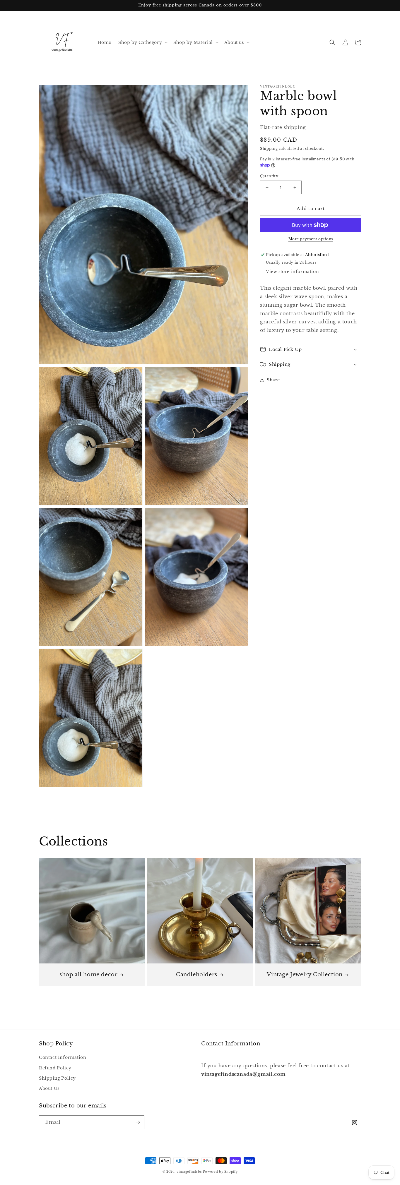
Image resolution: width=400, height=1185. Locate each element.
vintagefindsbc (189, 1172)
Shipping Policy (57, 1078)
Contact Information (62, 1057)
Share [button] (273, 380)
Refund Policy (55, 1068)
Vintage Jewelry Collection (305, 974)
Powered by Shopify (220, 1172)
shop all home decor (88, 974)
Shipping (269, 148)
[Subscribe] (137, 1122)
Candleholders (196, 974)
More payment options (310, 239)
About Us (49, 1088)
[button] (142, 42)
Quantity (269, 176)
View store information (292, 271)
